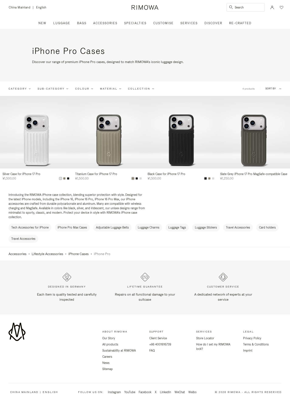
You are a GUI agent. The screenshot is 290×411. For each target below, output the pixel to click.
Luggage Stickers (206, 227)
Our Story (108, 338)
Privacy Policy (252, 338)
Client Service (158, 338)
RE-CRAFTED (240, 23)
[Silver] (60, 178)
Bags (81, 23)
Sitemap (107, 369)
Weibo (192, 392)
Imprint (247, 350)
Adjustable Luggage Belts (112, 227)
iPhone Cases (78, 254)
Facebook (145, 392)
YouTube (129, 392)
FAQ (152, 350)
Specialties (135, 23)
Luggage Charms (148, 227)
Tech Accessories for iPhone (30, 227)
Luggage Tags (177, 227)
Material (108, 88)
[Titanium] (64, 178)
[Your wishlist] (281, 7)
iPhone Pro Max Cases (72, 227)
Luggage (61, 23)
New (42, 23)
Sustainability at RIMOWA (119, 350)
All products (110, 344)
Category (17, 88)
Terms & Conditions (256, 344)
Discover (213, 23)
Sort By (270, 88)
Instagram (114, 392)
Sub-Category (51, 88)
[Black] (68, 178)
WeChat (180, 392)
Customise (163, 23)
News (106, 363)
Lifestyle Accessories (47, 254)
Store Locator (205, 338)
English (41, 7)
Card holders (267, 227)
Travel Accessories (238, 227)
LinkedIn (165, 392)
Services (189, 23)
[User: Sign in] (272, 7)
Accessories (105, 23)
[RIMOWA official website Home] (145, 7)
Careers (107, 357)
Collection (139, 88)
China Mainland (21, 7)
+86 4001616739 (160, 344)
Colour (82, 88)
